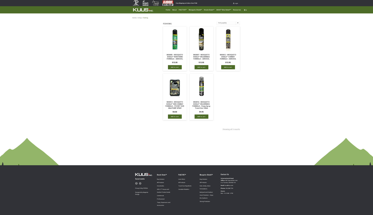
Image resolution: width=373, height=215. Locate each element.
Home (168, 10)
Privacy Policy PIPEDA (141, 188)
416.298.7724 (229, 188)
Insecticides (160, 186)
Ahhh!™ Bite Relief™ (223, 10)
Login (236, 3)
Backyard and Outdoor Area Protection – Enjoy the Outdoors (206, 195)
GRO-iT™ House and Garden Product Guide (163, 190)
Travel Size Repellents (184, 186)
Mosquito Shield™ (195, 10)
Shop (140, 18)
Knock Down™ (209, 10)
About (174, 10)
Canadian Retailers (183, 189)
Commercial (160, 195)
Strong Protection (205, 201)
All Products (160, 182)
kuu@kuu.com (229, 185)
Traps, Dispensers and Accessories (163, 203)
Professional (160, 199)
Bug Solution (160, 179)
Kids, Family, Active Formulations (205, 187)
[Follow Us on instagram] (140, 183)
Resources (237, 10)
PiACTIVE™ (183, 10)
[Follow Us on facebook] (136, 183)
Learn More (181, 179)
